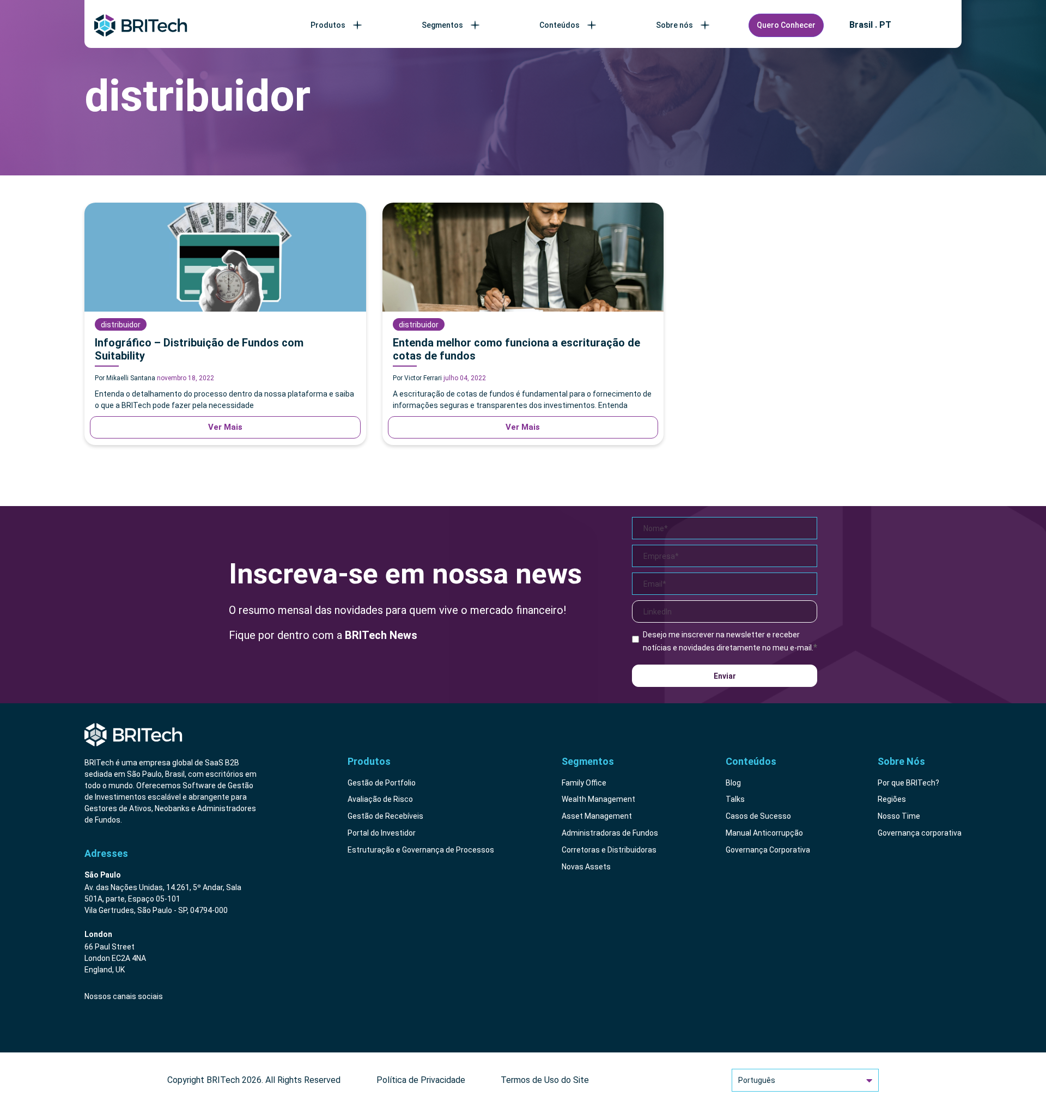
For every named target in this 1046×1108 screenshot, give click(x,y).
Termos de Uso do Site (545, 1080)
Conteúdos (559, 25)
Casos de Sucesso (758, 816)
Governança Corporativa (768, 849)
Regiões (892, 799)
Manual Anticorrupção (764, 833)
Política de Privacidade (420, 1080)
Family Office (584, 782)
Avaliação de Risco (380, 799)
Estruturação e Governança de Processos (421, 849)
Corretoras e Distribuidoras (609, 849)
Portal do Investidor (382, 833)
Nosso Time (899, 816)
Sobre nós (674, 25)
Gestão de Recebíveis (385, 816)
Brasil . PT (870, 25)
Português (756, 1080)
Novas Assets (586, 866)
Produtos (328, 25)
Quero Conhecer (786, 25)
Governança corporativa (920, 833)
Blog (733, 782)
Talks (735, 799)
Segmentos (442, 25)
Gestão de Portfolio (382, 782)
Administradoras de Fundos (610, 833)
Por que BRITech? (908, 782)
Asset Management (597, 816)
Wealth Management (598, 799)
